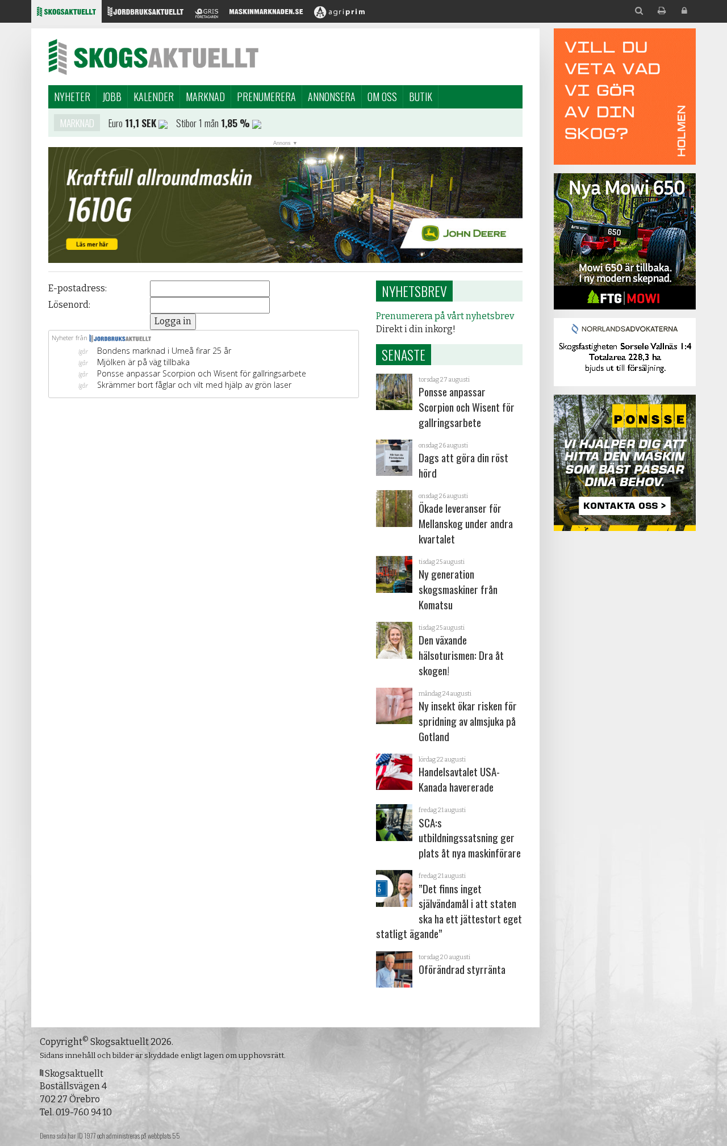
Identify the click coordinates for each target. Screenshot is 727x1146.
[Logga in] (684, 11)
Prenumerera (266, 96)
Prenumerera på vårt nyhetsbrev (445, 316)
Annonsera (332, 96)
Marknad (205, 96)
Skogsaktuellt (153, 57)
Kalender (153, 96)
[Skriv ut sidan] (661, 11)
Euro (115, 122)
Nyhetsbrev (414, 291)
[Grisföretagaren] (206, 14)
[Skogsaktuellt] (66, 14)
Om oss (382, 96)
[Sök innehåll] (639, 11)
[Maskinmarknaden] (266, 14)
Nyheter (72, 96)
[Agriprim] (339, 14)
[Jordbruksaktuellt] (145, 14)
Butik (420, 96)
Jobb (112, 96)
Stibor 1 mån (197, 122)
